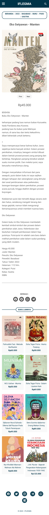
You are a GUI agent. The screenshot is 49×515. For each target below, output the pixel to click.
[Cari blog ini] (45, 3)
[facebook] (15, 299)
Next (28, 96)
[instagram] (24, 493)
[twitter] (21, 299)
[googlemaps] (24, 500)
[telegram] (33, 299)
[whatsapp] (27, 299)
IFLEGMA (24, 4)
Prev (20, 96)
